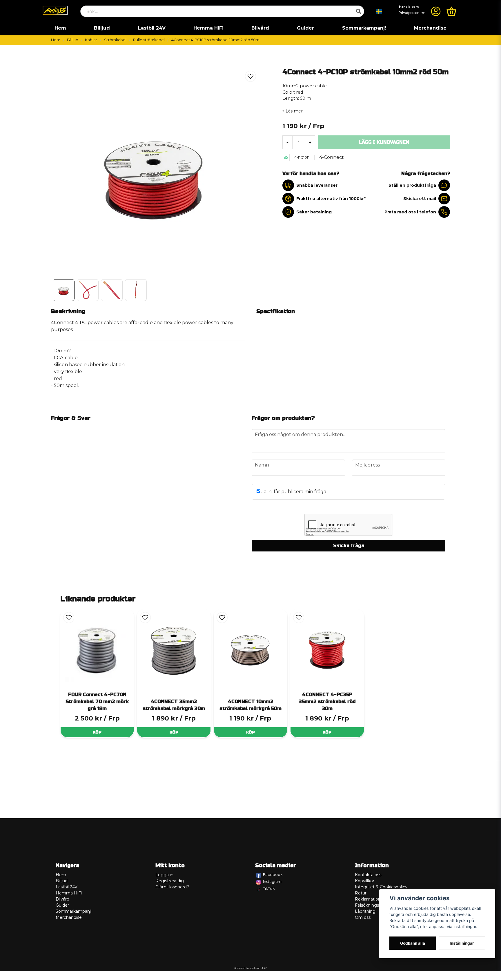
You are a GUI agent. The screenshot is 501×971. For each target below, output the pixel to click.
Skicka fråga (348, 545)
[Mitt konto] (436, 11)
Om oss (363, 917)
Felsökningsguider (373, 905)
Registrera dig (169, 880)
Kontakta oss (368, 874)
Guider (305, 28)
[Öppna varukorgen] (451, 11)
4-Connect (331, 157)
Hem (60, 28)
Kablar (91, 40)
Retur (360, 893)
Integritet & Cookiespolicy (381, 887)
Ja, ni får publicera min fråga (293, 491)
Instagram (272, 881)
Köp (97, 732)
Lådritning (365, 911)
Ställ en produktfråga (412, 185)
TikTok (269, 888)
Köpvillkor (364, 880)
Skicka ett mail (419, 198)
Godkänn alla (412, 943)
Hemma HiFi (208, 28)
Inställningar (462, 943)
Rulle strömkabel (149, 40)
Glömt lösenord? (172, 887)
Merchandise (430, 28)
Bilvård (260, 28)
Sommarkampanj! (364, 28)
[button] (379, 11)
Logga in (164, 874)
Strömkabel (115, 40)
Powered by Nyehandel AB (250, 968)
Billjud (102, 28)
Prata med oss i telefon (410, 212)
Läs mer (294, 111)
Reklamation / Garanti (377, 899)
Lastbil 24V (152, 28)
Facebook (273, 874)
